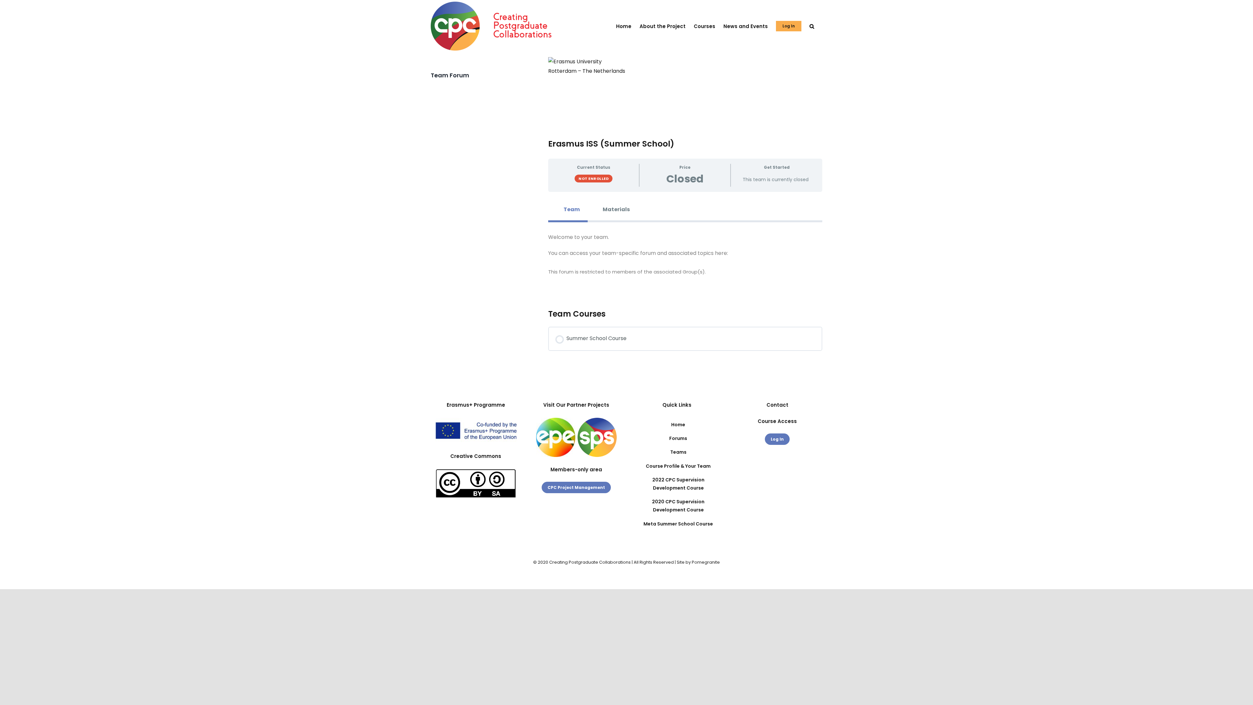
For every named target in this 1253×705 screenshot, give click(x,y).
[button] (812, 26)
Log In (777, 439)
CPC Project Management (576, 487)
